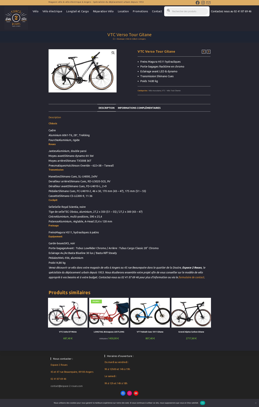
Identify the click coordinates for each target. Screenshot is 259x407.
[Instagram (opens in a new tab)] (203, 3)
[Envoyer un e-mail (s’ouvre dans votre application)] (208, 3)
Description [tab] (107, 107)
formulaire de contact (191, 277)
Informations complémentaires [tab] (139, 107)
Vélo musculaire (155, 90)
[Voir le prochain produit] (208, 52)
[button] (113, 53)
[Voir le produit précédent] (204, 52)
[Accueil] (114, 39)
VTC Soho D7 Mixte (68, 332)
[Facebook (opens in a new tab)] (197, 3)
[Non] (255, 403)
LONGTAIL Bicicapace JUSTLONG (109, 332)
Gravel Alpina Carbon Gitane (191, 332)
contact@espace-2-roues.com (67, 386)
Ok (202, 403)
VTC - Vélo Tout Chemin (171, 90)
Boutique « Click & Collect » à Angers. (131, 39)
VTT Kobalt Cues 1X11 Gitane (150, 332)
